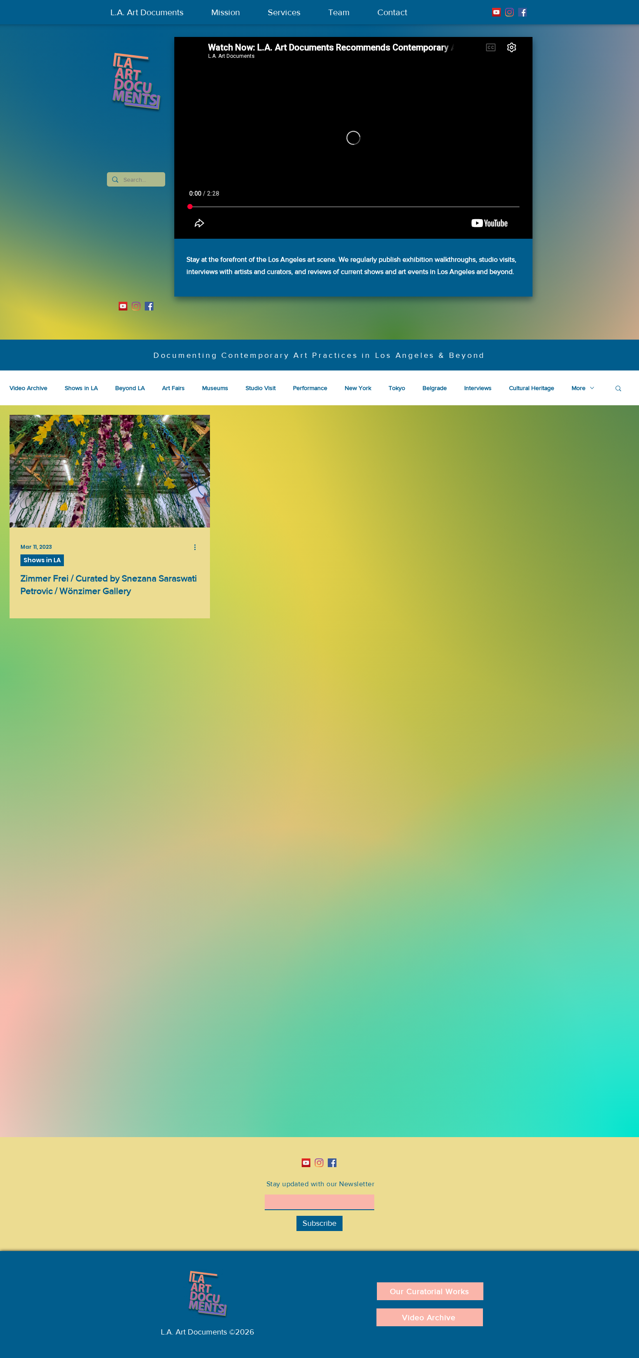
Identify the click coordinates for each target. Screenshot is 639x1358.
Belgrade (435, 387)
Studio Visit (261, 387)
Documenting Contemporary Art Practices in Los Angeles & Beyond (319, 355)
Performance (310, 387)
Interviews (478, 387)
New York (358, 387)
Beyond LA (130, 387)
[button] (618, 389)
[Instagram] (509, 12)
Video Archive (28, 387)
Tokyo (397, 387)
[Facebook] (522, 12)
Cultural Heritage (531, 387)
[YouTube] (496, 12)
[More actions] (198, 547)
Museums (215, 387)
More (579, 387)
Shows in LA (81, 387)
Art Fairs (173, 387)
